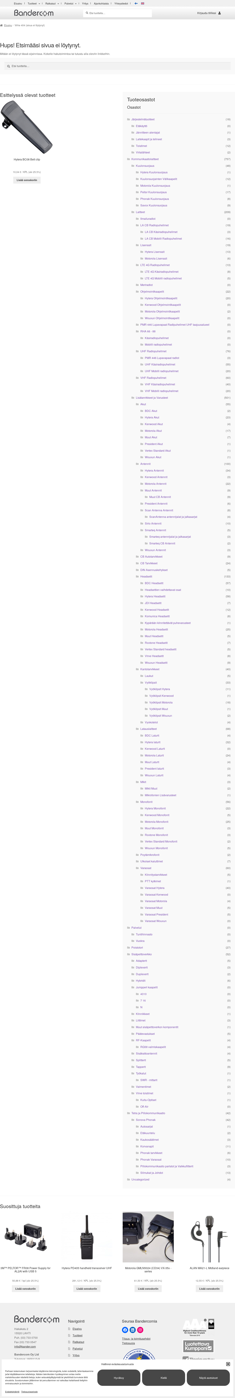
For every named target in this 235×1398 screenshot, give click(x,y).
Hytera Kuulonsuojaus (154, 172)
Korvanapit (147, 1146)
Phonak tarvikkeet (151, 1153)
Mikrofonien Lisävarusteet (160, 795)
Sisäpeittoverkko (141, 954)
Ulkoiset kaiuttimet (151, 861)
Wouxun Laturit (154, 775)
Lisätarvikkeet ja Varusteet (152, 398)
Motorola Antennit (155, 484)
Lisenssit (145, 245)
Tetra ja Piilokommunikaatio (148, 1113)
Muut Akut (151, 437)
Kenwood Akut (154, 424)
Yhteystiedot (121, 3)
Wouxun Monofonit (156, 848)
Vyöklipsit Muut (158, 709)
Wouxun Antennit (155, 550)
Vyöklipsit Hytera (159, 689)
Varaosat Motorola (156, 901)
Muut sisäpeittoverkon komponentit (157, 1027)
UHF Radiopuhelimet (153, 351)
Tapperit (141, 1067)
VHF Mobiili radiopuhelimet (161, 391)
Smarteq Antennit (155, 530)
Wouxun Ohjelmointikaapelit (162, 318)
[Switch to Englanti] (143, 3)
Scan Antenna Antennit (159, 510)
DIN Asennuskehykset (154, 570)
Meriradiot (146, 285)
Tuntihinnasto (144, 934)
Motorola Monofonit (156, 822)
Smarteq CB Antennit (162, 543)
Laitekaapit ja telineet (149, 139)
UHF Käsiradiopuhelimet (160, 364)
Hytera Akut (152, 417)
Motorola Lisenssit (156, 258)
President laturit (154, 768)
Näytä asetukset (208, 1377)
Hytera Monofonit (155, 808)
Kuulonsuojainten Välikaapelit (158, 179)
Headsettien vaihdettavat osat (163, 590)
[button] (228, 1364)
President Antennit (156, 503)
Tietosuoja (128, 1343)
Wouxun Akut (153, 457)
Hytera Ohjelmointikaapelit (161, 298)
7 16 (143, 1000)
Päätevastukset (145, 1034)
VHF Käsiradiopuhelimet (160, 384)
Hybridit (140, 981)
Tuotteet (32, 3)
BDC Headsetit (154, 583)
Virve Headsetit (154, 656)
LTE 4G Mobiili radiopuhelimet (163, 278)
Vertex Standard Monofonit (161, 841)
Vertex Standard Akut (158, 451)
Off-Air (144, 1106)
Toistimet (141, 146)
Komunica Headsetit (157, 616)
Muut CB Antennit (160, 497)
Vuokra (140, 941)
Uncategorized (140, 1179)
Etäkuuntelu (147, 1133)
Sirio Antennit (153, 523)
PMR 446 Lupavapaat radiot (162, 358)
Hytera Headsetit (155, 596)
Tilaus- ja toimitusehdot (136, 1339)
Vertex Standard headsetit (160, 649)
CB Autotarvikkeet (151, 556)
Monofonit (146, 802)
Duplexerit (142, 974)
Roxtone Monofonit (156, 835)
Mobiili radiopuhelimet (158, 344)
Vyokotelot (151, 722)
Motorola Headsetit (156, 629)
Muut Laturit (152, 762)
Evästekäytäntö (12, 1391)
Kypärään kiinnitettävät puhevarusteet (168, 623)
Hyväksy (119, 1377)
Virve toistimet (144, 1093)
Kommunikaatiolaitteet (145, 159)
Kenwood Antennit (156, 477)
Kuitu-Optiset (148, 1100)
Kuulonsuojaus (145, 166)
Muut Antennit (153, 490)
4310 (143, 994)
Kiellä (164, 1377)
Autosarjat (146, 1126)
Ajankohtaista (101, 3)
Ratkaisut (50, 3)
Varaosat (145, 868)
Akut (143, 404)
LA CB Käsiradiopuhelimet (161, 232)
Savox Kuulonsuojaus (153, 205)
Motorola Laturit (154, 755)
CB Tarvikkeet (148, 563)
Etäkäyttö (141, 126)
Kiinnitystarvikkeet (156, 875)
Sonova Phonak (146, 1120)
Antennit (145, 464)
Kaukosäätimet (149, 1140)
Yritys (85, 3)
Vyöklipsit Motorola (161, 702)
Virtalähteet (143, 152)
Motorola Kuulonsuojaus (155, 186)
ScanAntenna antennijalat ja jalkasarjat (173, 517)
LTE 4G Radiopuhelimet (155, 265)
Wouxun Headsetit (156, 663)
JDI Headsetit (153, 603)
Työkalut (141, 1073)
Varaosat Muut (153, 908)
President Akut (154, 444)
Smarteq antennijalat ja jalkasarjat (170, 537)
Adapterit (141, 961)
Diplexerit (142, 967)
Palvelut (69, 3)
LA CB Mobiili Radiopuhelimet (163, 238)
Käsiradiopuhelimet (157, 338)
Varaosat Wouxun (156, 921)
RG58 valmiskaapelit (153, 1047)
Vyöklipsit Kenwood (161, 696)
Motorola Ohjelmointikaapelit (162, 311)
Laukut (149, 676)
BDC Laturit (152, 735)
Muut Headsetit (154, 636)
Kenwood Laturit (155, 749)
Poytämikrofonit (149, 855)
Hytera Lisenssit (154, 252)
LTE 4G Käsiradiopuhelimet (161, 272)
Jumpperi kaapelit (147, 987)
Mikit (143, 782)
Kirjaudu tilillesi (206, 13)
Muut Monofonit (154, 828)
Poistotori (137, 947)
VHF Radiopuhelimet (153, 378)
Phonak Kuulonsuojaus (154, 199)
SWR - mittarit (148, 1080)
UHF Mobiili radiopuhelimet (161, 371)
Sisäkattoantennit (146, 1053)
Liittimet (140, 1020)
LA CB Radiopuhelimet (154, 225)
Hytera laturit (152, 742)
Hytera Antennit (154, 470)
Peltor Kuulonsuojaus (153, 192)
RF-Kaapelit (143, 1040)
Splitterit (141, 1060)
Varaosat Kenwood (156, 894)
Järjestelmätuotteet (142, 119)
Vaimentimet (143, 1087)
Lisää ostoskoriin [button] (27, 180)
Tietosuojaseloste (29, 1391)
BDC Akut (151, 411)
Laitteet (140, 212)
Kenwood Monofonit (157, 815)
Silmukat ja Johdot (151, 1173)
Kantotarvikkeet (149, 669)
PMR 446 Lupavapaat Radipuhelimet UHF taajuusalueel (174, 325)
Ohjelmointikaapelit (152, 291)
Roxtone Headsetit (156, 643)
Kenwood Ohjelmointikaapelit (163, 305)
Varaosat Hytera (154, 888)
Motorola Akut (153, 431)
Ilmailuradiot (147, 219)
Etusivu (18, 3)
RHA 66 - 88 (148, 331)
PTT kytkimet (153, 881)
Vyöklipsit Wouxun (160, 716)
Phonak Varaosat (150, 1159)
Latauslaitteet (148, 729)
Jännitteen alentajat (148, 132)
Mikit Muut (151, 788)
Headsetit (146, 576)
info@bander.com (25, 1346)
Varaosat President (156, 914)
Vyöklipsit (151, 682)
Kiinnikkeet (142, 1014)
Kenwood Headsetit (157, 610)
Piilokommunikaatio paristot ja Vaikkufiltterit (166, 1166)
